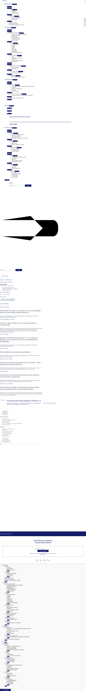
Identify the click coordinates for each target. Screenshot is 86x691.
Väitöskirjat (9, 599)
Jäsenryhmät (10, 673)
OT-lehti (4, 641)
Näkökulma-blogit (9, 578)
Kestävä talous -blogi (9, 579)
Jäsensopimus (10, 615)
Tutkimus (9, 608)
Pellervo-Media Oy (11, 659)
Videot (8, 598)
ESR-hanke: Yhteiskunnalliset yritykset (15, 649)
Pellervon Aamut (10, 574)
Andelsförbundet (6, 436)
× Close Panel (5, 690)
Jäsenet (6, 672)
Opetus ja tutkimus (9, 605)
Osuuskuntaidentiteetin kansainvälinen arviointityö (18, 636)
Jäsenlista (9, 674)
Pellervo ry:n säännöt (11, 647)
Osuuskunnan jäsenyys (12, 619)
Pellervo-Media (5, 418)
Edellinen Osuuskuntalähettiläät (7, 299)
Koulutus (9, 667)
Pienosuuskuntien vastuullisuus (14, 622)
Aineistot (7, 593)
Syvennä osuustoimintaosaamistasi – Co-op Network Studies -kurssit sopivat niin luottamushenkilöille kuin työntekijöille (19, 339)
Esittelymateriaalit (11, 594)
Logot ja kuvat (10, 683)
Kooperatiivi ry (5, 434)
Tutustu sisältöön (13, 124)
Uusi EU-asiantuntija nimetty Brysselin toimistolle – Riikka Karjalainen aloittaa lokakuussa (20, 363)
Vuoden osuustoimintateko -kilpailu (12, 580)
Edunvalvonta (8, 627)
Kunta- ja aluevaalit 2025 (12, 631)
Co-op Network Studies (7, 431)
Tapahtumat (7, 572)
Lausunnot (9, 629)
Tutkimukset (9, 600)
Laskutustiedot (5, 439)
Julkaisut (9, 596)
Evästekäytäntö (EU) (7, 441)
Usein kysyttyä (10, 591)
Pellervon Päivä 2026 (11, 573)
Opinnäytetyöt (10, 601)
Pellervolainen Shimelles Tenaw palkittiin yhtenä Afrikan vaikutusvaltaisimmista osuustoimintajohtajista (19, 388)
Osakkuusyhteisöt (9, 658)
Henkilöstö (9, 679)
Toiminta (6, 645)
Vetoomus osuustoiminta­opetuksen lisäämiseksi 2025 (19, 628)
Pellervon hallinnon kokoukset (13, 655)
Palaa (8, 571)
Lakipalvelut (9, 666)
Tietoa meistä (5, 414)
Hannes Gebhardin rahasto (13, 609)
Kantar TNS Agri (5, 422)
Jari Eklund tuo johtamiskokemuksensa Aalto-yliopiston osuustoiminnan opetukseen (19, 376)
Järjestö (2, 307)
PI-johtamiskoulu (6, 421)
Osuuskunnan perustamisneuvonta (14, 665)
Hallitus (8, 653)
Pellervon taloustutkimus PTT (8, 420)
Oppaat (8, 595)
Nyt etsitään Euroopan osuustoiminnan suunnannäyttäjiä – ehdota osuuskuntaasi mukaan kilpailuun (20, 311)
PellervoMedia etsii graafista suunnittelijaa (15, 352)
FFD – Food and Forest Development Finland (12, 423)
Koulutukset (9, 575)
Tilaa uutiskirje (10, 682)
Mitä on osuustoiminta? (10, 583)
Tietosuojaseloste (6, 440)
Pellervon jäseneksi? (11, 675)
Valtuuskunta (10, 654)
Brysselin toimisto (6, 424)
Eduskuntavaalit (10, 633)
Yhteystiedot (5, 438)
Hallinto (6, 652)
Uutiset (1, 319)
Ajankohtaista (5, 411)
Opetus (8, 606)
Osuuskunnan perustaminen (11, 613)
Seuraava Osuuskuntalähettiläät (7, 300)
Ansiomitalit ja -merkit (12, 669)
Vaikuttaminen (5, 413)
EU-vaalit (9, 632)
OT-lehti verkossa (11, 569)
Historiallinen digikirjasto (12, 602)
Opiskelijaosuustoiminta (12, 607)
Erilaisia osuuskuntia (11, 586)
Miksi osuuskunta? (11, 614)
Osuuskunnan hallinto (9, 618)
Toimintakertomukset (11, 648)
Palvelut (6, 663)
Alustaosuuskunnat (11, 588)
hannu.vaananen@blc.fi (5, 292)
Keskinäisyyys (10, 587)
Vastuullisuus (6, 319)
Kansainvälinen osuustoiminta (11, 635)
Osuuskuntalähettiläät (12, 680)
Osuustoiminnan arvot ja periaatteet (15, 585)
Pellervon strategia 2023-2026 (14, 646)
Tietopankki (4, 412)
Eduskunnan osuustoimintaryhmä (12, 639)
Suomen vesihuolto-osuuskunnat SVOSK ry (7, 433)
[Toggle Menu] (14, 4)
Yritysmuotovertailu (11, 589)
